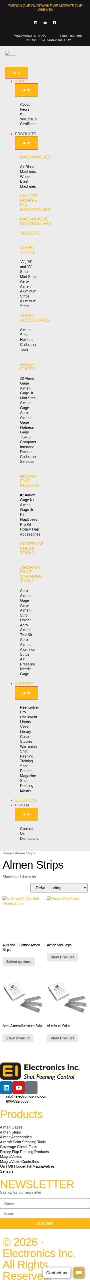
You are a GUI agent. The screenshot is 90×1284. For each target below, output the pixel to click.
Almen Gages (27, 366)
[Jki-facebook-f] (31, 1087)
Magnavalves (35, 157)
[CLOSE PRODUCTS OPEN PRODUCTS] (26, 143)
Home (7, 853)
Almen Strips (27, 250)
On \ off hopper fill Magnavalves (35, 202)
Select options (18, 961)
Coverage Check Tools (32, 548)
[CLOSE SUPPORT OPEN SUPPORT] (26, 693)
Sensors (30, 233)
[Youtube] (45, 23)
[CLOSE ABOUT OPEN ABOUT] (26, 90)
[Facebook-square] (54, 23)
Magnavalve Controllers (35, 221)
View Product (62, 957)
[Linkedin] (36, 23)
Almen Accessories (35, 318)
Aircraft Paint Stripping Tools (31, 574)
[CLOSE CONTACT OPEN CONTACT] (26, 814)
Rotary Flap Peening (29, 481)
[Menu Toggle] (16, 73)
